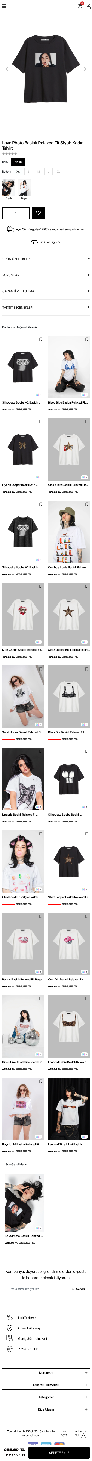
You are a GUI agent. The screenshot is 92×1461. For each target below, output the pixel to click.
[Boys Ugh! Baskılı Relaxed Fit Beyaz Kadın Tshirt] (23, 1109)
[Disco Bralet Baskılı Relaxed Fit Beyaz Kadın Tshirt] (23, 1026)
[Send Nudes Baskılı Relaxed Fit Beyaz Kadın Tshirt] (23, 696)
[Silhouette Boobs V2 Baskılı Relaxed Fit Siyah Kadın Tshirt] (23, 367)
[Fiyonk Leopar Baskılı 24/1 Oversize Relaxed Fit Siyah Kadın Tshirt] (23, 449)
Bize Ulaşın (46, 1409)
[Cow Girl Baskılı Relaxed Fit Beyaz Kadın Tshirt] (69, 944)
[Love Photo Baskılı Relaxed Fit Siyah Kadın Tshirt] (24, 1203)
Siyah (18, 161)
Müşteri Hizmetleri (46, 1385)
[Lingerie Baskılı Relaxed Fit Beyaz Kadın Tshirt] (23, 779)
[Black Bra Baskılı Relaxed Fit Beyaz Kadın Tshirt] (69, 696)
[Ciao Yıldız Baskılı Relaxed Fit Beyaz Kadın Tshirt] (69, 449)
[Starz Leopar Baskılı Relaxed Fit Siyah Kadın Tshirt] (69, 861)
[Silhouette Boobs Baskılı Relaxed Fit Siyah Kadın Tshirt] (69, 779)
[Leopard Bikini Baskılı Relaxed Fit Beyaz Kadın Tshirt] (69, 1026)
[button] (7, 69)
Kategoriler (46, 1397)
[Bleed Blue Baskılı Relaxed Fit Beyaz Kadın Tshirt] (69, 367)
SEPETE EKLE (59, 1453)
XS (18, 171)
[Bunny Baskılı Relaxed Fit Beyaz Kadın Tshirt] (23, 944)
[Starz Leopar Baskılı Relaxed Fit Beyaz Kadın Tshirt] (69, 614)
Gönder (80, 1289)
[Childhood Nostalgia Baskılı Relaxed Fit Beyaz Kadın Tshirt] (23, 861)
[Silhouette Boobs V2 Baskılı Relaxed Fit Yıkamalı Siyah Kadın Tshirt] (23, 532)
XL (58, 171)
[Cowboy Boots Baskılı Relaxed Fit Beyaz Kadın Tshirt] (69, 532)
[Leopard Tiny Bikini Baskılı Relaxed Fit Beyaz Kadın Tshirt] (69, 1109)
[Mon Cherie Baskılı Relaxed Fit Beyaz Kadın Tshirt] (23, 614)
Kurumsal (46, 1373)
